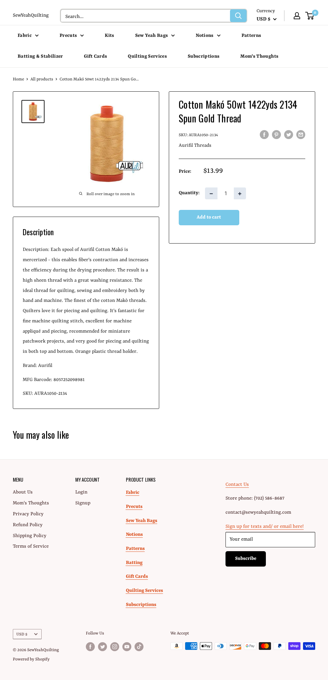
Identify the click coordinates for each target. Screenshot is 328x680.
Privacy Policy (28, 514)
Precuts (68, 35)
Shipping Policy (29, 536)
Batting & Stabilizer (40, 56)
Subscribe (245, 558)
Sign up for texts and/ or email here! (265, 526)
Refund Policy (28, 525)
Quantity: (189, 193)
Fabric (25, 35)
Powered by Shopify (31, 659)
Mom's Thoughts (259, 56)
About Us (23, 492)
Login (81, 492)
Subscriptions (203, 56)
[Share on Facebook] (264, 134)
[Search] (238, 15)
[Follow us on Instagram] (114, 646)
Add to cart (209, 217)
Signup (82, 503)
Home (18, 79)
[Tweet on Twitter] (288, 134)
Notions (204, 35)
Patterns (251, 35)
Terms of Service (31, 546)
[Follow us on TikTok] (139, 646)
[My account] (297, 15)
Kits (109, 35)
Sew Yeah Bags (151, 35)
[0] (310, 16)
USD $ (21, 634)
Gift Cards (95, 56)
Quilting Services (147, 56)
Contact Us (237, 484)
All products (41, 79)
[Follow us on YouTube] (126, 646)
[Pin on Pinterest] (276, 134)
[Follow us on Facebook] (90, 646)
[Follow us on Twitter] (102, 646)
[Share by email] (300, 134)
